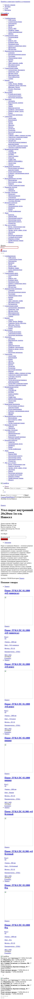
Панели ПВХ (12, 216)
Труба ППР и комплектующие (18, 146)
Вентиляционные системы (13, 178)
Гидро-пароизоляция (15, 171)
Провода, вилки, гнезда (16, 111)
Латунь (10, 123)
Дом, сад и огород (10, 225)
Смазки (10, 78)
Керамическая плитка (11, 149)
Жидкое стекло (13, 73)
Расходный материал (15, 132)
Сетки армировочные (15, 32)
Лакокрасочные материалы (13, 51)
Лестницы (11, 232)
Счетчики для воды (14, 139)
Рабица (10, 233)
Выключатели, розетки (15, 102)
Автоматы (11, 101)
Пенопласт (11, 194)
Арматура (11, 204)
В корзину (4, 539)
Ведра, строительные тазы (16, 227)
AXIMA (11, 151)
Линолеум (11, 190)
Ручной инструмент (14, 94)
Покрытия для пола (11, 187)
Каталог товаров (10, 5)
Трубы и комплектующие (16, 185)
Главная (3, 497)
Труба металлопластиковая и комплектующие (17, 143)
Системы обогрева (14, 201)
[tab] (19, 542)
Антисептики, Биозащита (16, 70)
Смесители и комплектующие (18, 137)
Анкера (10, 82)
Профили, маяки (13, 30)
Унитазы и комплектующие (17, 147)
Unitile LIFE (12, 159)
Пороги (12, 497)
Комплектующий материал (17, 199)
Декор (6, 213)
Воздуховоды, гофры (15, 182)
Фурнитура (12, 223)
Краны (10, 121)
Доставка (7, 6)
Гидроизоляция (13, 37)
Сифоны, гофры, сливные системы (19, 135)
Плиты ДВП (12, 28)
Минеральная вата (14, 196)
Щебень (10, 34)
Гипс (9, 39)
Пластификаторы (13, 77)
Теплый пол (12, 140)
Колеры (10, 59)
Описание (8, 542)
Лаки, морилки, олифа (15, 63)
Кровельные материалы (12, 166)
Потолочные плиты (14, 220)
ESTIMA (11, 154)
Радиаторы (11, 130)
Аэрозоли (11, 53)
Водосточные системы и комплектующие (16, 169)
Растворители (12, 66)
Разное (10, 90)
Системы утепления (11, 192)
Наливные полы (13, 44)
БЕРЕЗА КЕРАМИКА (15, 161)
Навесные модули (14, 108)
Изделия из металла (11, 202)
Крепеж (7, 80)
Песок (10, 27)
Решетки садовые (14, 239)
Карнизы (11, 214)
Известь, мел (12, 40)
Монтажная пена (13, 75)
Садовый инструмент (15, 237)
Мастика (11, 175)
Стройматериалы (10, 18)
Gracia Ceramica (13, 156)
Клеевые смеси (13, 42)
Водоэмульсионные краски (17, 54)
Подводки (11, 128)
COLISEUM (12, 152)
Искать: (3, 245)
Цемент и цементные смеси (17, 46)
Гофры (10, 104)
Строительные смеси (11, 35)
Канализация (12, 120)
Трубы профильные (14, 211)
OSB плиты (12, 20)
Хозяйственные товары (15, 240)
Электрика (8, 99)
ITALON (11, 158)
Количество (4, 537)
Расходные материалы (15, 97)
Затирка (10, 165)
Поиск (7, 486)
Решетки (11, 183)
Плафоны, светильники (16, 109)
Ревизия (11, 133)
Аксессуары (12, 118)
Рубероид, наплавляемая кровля (18, 173)
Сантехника (8, 116)
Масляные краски (14, 65)
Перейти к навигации (8, 1)
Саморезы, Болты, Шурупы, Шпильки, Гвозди (17, 86)
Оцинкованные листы (15, 206)
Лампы (10, 106)
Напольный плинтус (15, 221)
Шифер (10, 177)
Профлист (11, 208)
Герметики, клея (13, 71)
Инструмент (8, 92)
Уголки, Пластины (14, 89)
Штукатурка (12, 49)
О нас (6, 8)
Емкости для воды (14, 228)
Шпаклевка (12, 47)
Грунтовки (11, 56)
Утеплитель (12, 197)
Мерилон (11, 125)
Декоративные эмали (15, 58)
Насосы (10, 127)
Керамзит (11, 25)
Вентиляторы (12, 180)
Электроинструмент (14, 96)
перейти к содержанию (22, 1)
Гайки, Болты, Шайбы (15, 84)
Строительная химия (11, 68)
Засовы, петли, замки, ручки (17, 230)
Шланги (11, 242)
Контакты (8, 10)
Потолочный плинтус (15, 218)
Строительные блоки (15, 21)
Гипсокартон (12, 23)
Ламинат (11, 189)
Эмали (10, 61)
